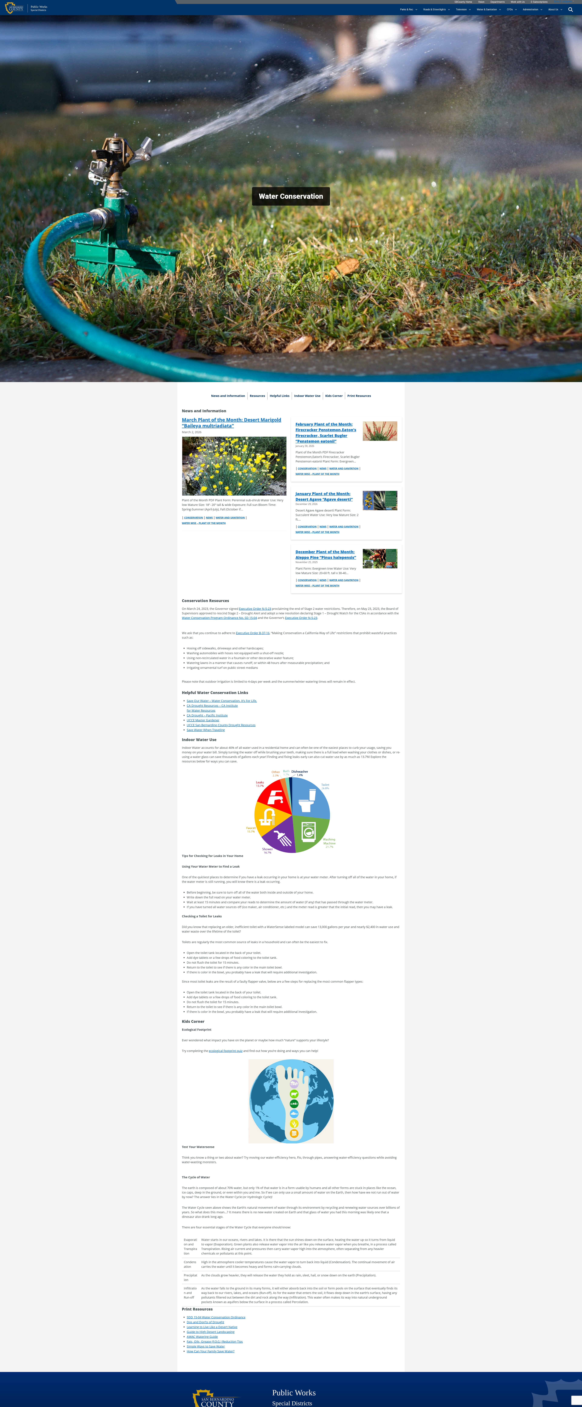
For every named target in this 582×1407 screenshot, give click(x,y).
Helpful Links (279, 396)
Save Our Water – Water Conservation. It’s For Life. (222, 701)
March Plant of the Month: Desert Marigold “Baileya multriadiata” (231, 423)
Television (461, 9)
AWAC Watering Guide (202, 1337)
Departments (497, 2)
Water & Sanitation (487, 9)
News (209, 517)
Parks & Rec (406, 9)
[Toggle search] (570, 9)
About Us (553, 9)
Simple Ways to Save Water (206, 1346)
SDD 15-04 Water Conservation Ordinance (216, 1317)
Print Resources (359, 396)
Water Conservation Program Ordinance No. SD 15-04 (219, 618)
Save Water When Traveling (206, 730)
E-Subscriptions (539, 2)
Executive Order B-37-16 (252, 633)
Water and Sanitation (230, 517)
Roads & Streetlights (434, 9)
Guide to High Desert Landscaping (210, 1332)
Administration (530, 9)
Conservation (193, 517)
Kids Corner (334, 396)
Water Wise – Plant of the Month (204, 523)
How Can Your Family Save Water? (210, 1351)
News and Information (228, 396)
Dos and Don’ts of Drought (205, 1322)
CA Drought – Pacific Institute (207, 715)
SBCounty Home (463, 2)
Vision (481, 2)
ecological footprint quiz (225, 1051)
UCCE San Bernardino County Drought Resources (221, 725)
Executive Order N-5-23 (255, 609)
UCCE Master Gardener (203, 720)
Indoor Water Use (307, 396)
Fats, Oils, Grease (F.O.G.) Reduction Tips (215, 1341)
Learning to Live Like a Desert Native (212, 1327)
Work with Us (518, 2)
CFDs (510, 9)
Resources (257, 396)
